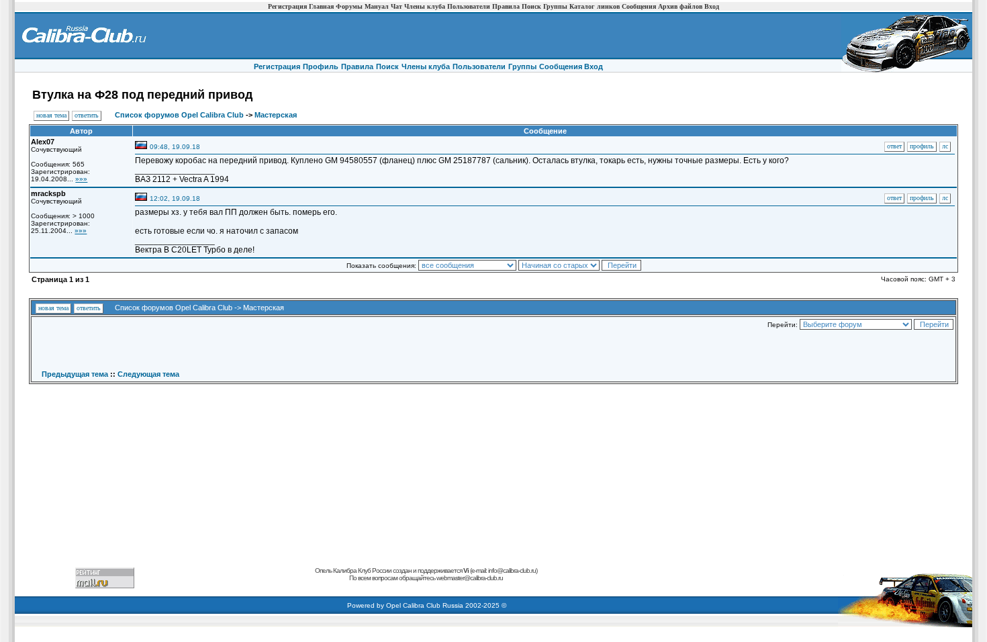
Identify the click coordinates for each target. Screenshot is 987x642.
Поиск (531, 6)
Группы (555, 6)
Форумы (349, 6)
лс (945, 146)
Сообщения (639, 6)
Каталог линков (594, 6)
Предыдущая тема (75, 374)
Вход (711, 6)
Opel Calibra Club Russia (424, 605)
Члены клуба (424, 6)
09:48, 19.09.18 (175, 146)
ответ (894, 146)
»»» (81, 179)
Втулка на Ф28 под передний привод (142, 94)
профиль (922, 146)
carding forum (272, 585)
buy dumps (305, 585)
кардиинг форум (362, 585)
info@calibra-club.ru (512, 570)
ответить (87, 115)
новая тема (51, 115)
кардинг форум (547, 585)
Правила (506, 6)
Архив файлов (680, 6)
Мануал (377, 6)
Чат (396, 6)
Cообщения (561, 66)
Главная (321, 6)
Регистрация (287, 6)
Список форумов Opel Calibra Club (179, 115)
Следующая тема (148, 374)
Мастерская (275, 115)
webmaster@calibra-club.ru (469, 578)
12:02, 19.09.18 (175, 198)
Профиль (320, 66)
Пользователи (468, 6)
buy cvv (329, 585)
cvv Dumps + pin (470, 585)
